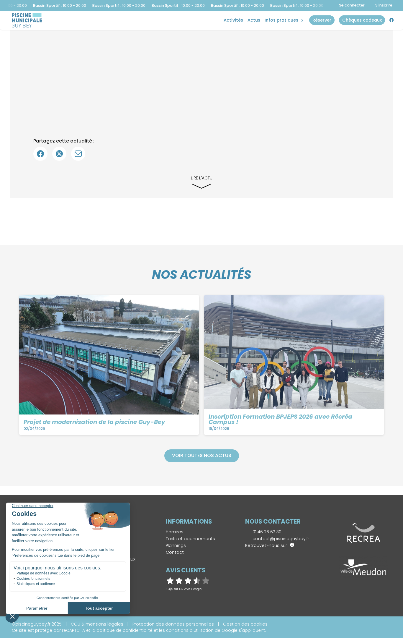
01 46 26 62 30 (266, 532)
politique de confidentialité (124, 630)
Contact (175, 552)
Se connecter (352, 5)
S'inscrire (383, 5)
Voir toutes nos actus (201, 455)
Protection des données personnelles (173, 624)
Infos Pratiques (281, 20)
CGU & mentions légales (97, 624)
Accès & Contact (278, 12)
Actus (254, 20)
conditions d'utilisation (190, 630)
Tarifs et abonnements (190, 539)
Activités (233, 20)
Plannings (176, 545)
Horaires (175, 532)
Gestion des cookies (245, 624)
